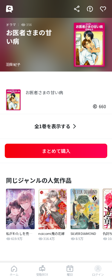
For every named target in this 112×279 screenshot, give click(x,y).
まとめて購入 (56, 150)
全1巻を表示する (52, 126)
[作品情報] (90, 9)
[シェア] (77, 9)
